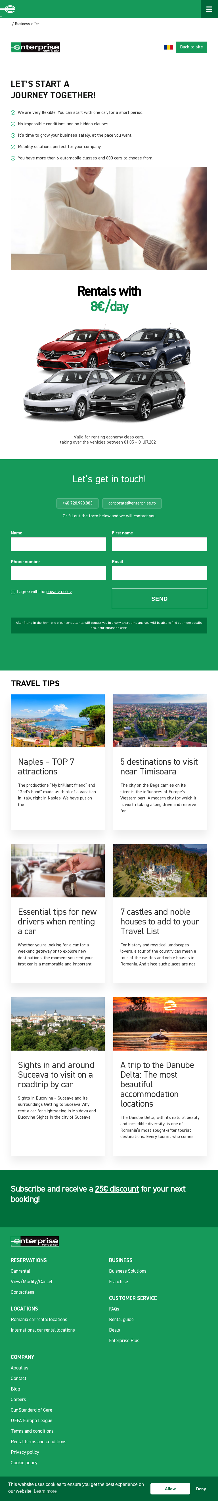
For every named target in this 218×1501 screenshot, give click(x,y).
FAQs (114, 1309)
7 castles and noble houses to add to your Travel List (159, 922)
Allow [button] (170, 1488)
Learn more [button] (45, 1491)
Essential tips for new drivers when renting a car (57, 922)
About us (19, 1368)
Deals (114, 1330)
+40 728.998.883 (77, 503)
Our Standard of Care (31, 1410)
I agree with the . (45, 592)
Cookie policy (24, 1463)
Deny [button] (201, 1488)
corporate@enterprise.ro (132, 503)
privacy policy (59, 591)
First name (122, 533)
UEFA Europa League (31, 1420)
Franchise (118, 1281)
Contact (18, 1378)
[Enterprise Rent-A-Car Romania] (8, 9)
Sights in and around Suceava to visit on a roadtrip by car (56, 1075)
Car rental (20, 1271)
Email (117, 562)
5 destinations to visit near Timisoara (159, 767)
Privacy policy (25, 1452)
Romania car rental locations (39, 1319)
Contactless (22, 1292)
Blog (15, 1389)
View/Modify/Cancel (31, 1281)
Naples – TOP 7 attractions (46, 767)
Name (16, 533)
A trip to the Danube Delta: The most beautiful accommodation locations (157, 1085)
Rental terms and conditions (38, 1442)
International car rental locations (43, 1330)
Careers (18, 1399)
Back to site (191, 47)
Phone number (25, 562)
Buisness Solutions (127, 1271)
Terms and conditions (32, 1431)
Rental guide (121, 1319)
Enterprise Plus (124, 1340)
